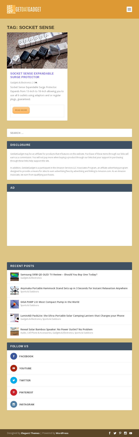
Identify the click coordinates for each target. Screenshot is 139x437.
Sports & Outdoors (30, 291)
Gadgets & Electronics (20, 82)
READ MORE (21, 110)
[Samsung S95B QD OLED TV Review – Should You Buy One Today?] (14, 277)
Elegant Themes (30, 433)
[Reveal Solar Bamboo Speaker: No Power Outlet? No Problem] (14, 331)
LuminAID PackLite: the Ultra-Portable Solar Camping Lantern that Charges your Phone (72, 315)
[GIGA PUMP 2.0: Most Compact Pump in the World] (14, 304)
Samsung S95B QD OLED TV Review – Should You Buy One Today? (59, 274)
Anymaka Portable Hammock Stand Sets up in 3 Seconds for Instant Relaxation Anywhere (74, 288)
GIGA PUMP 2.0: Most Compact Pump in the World (50, 302)
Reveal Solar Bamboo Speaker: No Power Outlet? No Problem (57, 329)
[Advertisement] (69, 219)
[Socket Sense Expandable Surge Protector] (37, 50)
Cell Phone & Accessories (39, 332)
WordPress (62, 433)
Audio (23, 332)
